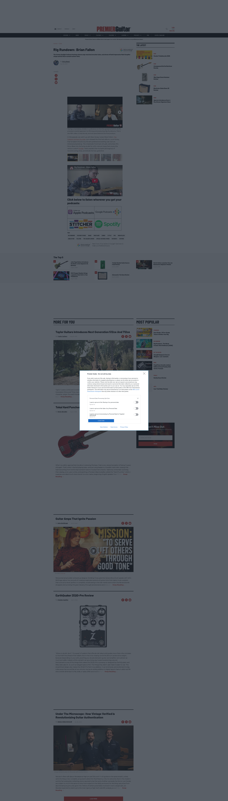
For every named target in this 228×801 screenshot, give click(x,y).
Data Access (114, 427)
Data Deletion (104, 427)
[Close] (145, 374)
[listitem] (114, 398)
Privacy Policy (124, 427)
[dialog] (114, 400)
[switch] (136, 402)
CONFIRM (101, 420)
